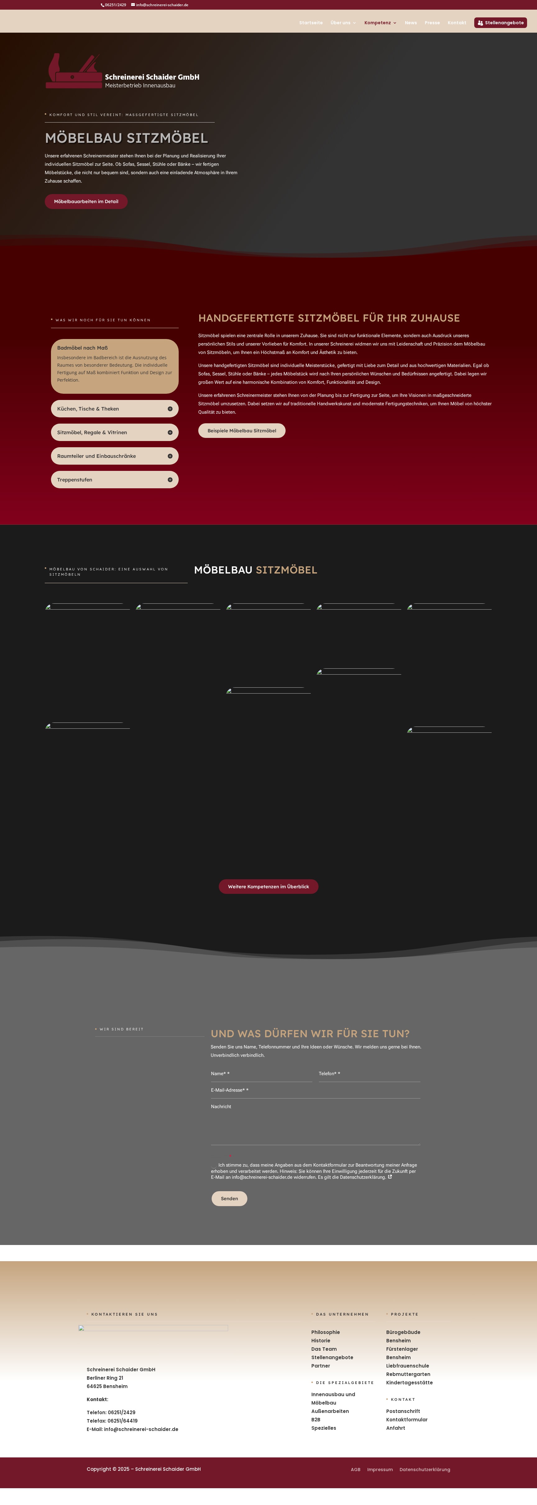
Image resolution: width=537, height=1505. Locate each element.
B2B (315, 1419)
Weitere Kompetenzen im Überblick (268, 887)
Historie (320, 1340)
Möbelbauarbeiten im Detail (86, 201)
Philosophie (325, 1332)
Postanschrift (403, 1411)
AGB (355, 1469)
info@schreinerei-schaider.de (141, 1429)
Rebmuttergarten (408, 1374)
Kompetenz (378, 23)
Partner (320, 1366)
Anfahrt (395, 1428)
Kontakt (457, 23)
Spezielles (323, 1428)
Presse (432, 23)
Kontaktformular (407, 1419)
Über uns (341, 23)
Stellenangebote (504, 23)
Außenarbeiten (330, 1411)
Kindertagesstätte (409, 1382)
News (411, 23)
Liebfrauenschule (407, 1366)
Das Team (324, 1349)
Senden (229, 1198)
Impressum (380, 1469)
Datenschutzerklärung (425, 1469)
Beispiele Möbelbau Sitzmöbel (242, 431)
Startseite (311, 23)
